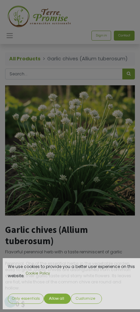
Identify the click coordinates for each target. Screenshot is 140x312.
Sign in (101, 35)
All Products (24, 58)
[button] (26, 299)
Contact (124, 35)
